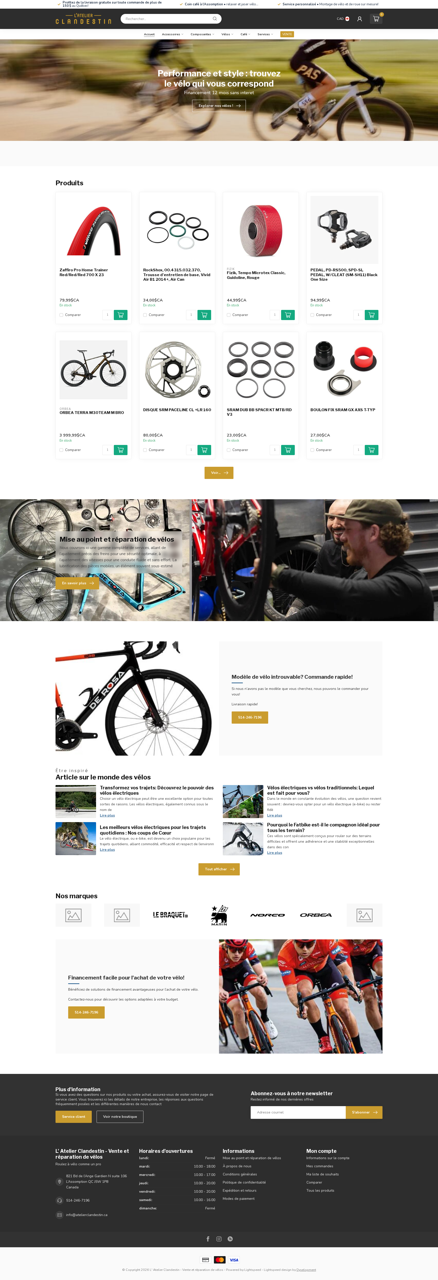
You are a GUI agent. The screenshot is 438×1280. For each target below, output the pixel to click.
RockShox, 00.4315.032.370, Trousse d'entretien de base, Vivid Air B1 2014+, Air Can (176, 275)
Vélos (226, 34)
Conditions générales (240, 1174)
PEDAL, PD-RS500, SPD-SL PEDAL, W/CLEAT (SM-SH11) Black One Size (344, 275)
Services (264, 34)
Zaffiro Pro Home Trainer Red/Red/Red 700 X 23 (84, 272)
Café (244, 34)
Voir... (216, 472)
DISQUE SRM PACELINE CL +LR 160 (177, 410)
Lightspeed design (277, 1270)
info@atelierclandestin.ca (86, 1214)
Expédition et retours (240, 1190)
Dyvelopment (306, 1270)
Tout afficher (216, 869)
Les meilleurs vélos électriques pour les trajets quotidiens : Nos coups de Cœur (153, 830)
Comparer (73, 315)
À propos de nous (237, 1166)
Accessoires (171, 34)
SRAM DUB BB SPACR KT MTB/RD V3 (259, 412)
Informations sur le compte (328, 1158)
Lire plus (107, 815)
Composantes (201, 34)
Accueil (149, 34)
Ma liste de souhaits (322, 1174)
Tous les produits (320, 1190)
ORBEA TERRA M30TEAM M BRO (92, 412)
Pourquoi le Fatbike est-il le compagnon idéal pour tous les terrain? (323, 827)
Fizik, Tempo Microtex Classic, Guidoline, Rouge (256, 275)
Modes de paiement (238, 1198)
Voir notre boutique (120, 1116)
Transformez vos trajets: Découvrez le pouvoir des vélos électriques (157, 790)
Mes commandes (319, 1166)
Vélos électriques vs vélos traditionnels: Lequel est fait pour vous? (320, 790)
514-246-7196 (250, 717)
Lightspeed (252, 1270)
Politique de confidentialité (244, 1182)
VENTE (287, 34)
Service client (73, 1116)
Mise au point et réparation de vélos (252, 1158)
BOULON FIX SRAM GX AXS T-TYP (343, 410)
